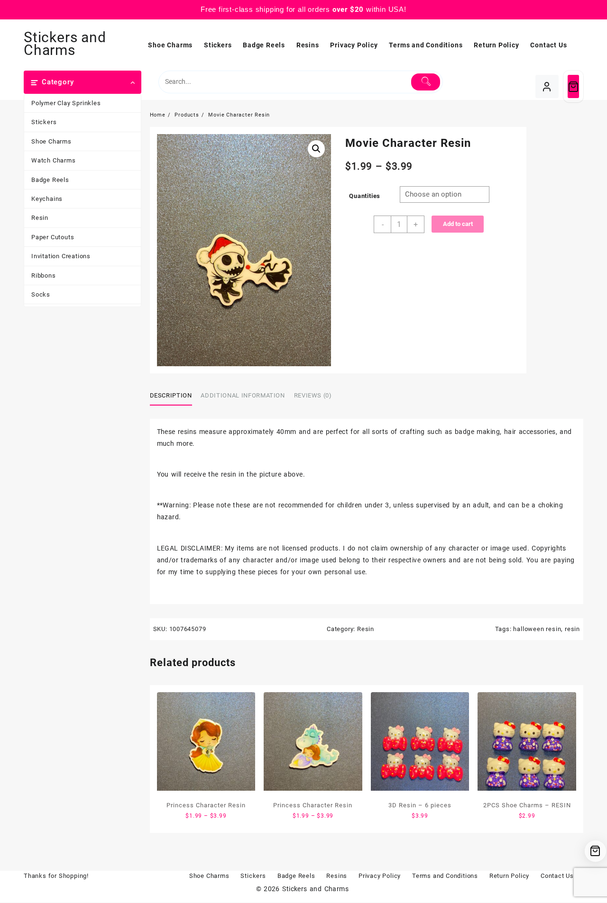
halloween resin (537, 628)
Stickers (43, 122)
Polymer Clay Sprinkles (66, 103)
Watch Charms (53, 160)
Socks (40, 294)
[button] (316, 148)
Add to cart (458, 223)
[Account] (547, 86)
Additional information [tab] (243, 395)
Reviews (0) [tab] (313, 395)
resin (572, 628)
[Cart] (573, 86)
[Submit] (425, 81)
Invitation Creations (61, 256)
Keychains (47, 198)
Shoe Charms (51, 141)
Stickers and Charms (65, 43)
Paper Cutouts (52, 237)
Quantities (364, 195)
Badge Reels (50, 179)
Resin (39, 217)
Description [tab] (171, 395)
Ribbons (43, 275)
